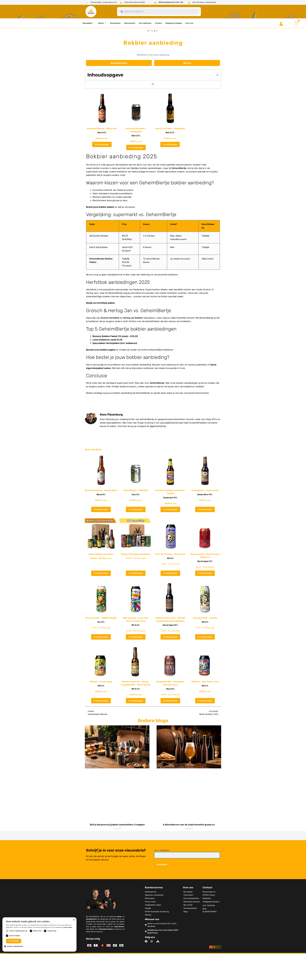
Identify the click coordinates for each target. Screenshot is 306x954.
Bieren (101, 23)
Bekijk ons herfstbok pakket (100, 303)
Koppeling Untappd (173, 23)
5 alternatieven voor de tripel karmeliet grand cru (189, 824)
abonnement (119, 926)
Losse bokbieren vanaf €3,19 (107, 339)
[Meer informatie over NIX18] (215, 947)
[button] (218, 75)
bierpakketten (91, 919)
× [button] (74, 920)
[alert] (39, 934)
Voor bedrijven (145, 23)
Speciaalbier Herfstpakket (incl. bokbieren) (115, 343)
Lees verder (67, 927)
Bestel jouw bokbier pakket (100, 207)
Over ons (189, 23)
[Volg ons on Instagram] (152, 941)
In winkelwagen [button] (102, 144)
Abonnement (129, 23)
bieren (119, 916)
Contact (158, 23)
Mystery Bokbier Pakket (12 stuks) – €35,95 (115, 336)
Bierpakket (87, 23)
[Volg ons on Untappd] (158, 941)
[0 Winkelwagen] (296, 23)
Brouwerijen (115, 23)
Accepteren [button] (14, 941)
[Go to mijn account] (281, 24)
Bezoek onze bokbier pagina (100, 349)
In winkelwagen (101, 573)
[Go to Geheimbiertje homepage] (91, 11)
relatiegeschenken (105, 929)
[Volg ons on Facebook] (147, 941)
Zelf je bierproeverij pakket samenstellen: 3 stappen (117, 824)
